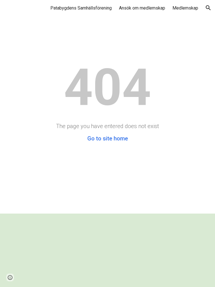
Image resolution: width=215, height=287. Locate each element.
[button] (208, 8)
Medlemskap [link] (185, 8)
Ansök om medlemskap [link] (142, 8)
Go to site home (107, 138)
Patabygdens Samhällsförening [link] (81, 8)
